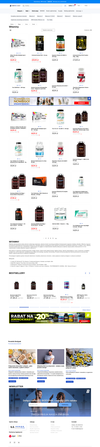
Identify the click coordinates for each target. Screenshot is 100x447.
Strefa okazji (35, 11)
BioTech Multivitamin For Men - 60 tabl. (39, 161)
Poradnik (60, 11)
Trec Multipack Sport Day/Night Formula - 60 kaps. (81, 226)
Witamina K (67, 16)
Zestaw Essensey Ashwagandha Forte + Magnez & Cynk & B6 (39, 88)
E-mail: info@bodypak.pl (77, 428)
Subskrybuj (65, 404)
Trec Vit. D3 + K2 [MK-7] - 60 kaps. (60, 128)
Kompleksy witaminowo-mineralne (19, 16)
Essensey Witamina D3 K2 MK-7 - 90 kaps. (60, 86)
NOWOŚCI (42, 11)
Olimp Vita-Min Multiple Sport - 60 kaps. (18, 55)
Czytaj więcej (12, 381)
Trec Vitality (49, 19)
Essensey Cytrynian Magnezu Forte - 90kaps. (50, 295)
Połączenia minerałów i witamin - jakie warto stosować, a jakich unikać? (20, 366)
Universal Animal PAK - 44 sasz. (40, 55)
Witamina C (40, 16)
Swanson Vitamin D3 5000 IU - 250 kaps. (59, 55)
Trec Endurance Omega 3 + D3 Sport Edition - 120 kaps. (17, 224)
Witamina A (32, 16)
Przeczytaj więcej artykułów (14, 343)
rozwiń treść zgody (33, 411)
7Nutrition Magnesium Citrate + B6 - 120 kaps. (81, 88)
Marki (27, 11)
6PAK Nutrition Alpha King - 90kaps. (82, 295)
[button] (42, 5)
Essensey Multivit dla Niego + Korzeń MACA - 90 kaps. (38, 224)
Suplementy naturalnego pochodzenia (20, 19)
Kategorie (19, 11)
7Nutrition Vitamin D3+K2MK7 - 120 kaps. (60, 161)
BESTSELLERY (17, 273)
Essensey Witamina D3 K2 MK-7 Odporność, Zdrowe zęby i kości (81, 129)
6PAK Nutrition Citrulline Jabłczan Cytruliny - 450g (66, 297)
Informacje (78, 11)
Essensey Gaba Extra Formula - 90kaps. (15, 295)
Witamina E (59, 16)
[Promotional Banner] (50, 101)
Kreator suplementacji (51, 11)
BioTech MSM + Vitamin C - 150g (60, 224)
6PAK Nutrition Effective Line (37, 19)
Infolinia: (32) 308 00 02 (77, 425)
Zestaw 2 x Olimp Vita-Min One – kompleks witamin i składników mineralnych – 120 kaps (18, 128)
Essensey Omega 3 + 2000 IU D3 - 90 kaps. (81, 160)
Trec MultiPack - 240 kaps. (18, 87)
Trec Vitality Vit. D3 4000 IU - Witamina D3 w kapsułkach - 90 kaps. (18, 162)
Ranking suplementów (69, 11)
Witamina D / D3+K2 (50, 16)
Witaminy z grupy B (77, 16)
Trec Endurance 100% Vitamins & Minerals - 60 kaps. (39, 194)
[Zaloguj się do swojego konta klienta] (65, 5)
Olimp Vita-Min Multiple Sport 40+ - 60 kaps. (38, 129)
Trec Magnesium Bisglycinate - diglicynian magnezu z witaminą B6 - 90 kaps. (81, 193)
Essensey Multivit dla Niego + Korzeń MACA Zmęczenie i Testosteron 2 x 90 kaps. (17, 195)
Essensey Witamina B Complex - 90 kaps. (60, 192)
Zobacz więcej (86, 310)
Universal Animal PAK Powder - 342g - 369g (81, 55)
